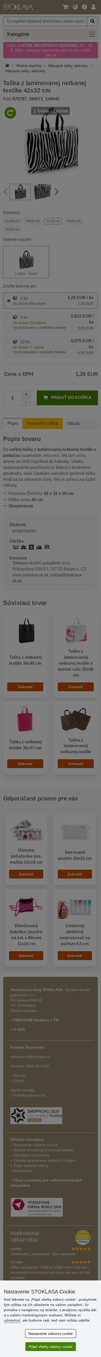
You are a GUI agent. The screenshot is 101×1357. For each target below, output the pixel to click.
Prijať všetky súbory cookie (51, 1346)
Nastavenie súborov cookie (50, 1333)
